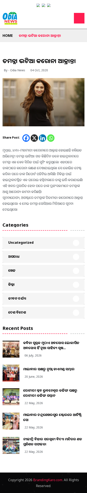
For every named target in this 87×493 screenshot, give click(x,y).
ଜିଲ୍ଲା (11, 284)
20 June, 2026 (33, 377)
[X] (34, 138)
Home (8, 35)
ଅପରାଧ (13, 256)
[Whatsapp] (50, 138)
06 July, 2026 (33, 355)
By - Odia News (14, 70)
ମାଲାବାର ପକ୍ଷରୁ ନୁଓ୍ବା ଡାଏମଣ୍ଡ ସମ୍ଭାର (49, 369)
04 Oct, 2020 (39, 70)
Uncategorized (21, 242)
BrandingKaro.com (47, 480)
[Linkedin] (42, 138)
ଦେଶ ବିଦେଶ (17, 312)
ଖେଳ (12, 270)
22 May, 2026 (33, 403)
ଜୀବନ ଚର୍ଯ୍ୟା (17, 298)
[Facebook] (26, 138)
